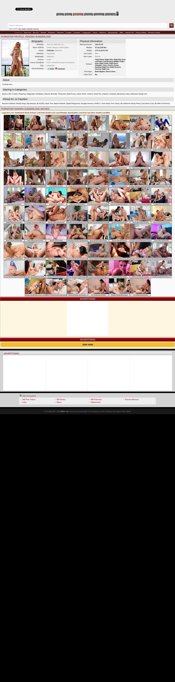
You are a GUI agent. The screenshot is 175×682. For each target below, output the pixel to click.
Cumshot (77, 32)
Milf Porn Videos (29, 399)
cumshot (24, 28)
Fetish (84, 94)
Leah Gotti (41, 113)
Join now (87, 344)
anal (20, 28)
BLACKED (41, 103)
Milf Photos (61, 399)
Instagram (61, 69)
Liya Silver (91, 113)
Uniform (90, 94)
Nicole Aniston (30, 113)
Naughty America (87, 103)
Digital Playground (73, 103)
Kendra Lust (50, 113)
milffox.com (64, 411)
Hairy (128, 94)
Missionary (121, 94)
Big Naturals (31, 103)
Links (24, 402)
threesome (30, 28)
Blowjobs (51, 32)
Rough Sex (143, 94)
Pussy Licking (141, 32)
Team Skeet (105, 103)
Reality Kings (21, 103)
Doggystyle (86, 32)
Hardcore (102, 32)
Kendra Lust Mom (103, 113)
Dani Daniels (73, 113)
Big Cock (27, 32)
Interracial (134, 94)
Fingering (22, 94)
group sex (36, 28)
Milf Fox (87, 5)
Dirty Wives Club (148, 103)
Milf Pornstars (96, 399)
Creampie (112, 94)
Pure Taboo (115, 103)
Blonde (43, 32)
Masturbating (113, 32)
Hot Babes (39, 94)
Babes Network (59, 103)
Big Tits (36, 32)
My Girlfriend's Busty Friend (130, 103)
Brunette (60, 32)
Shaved (47, 94)
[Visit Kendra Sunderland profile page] (15, 75)
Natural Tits (129, 32)
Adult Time (49, 103)
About (59, 402)
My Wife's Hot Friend (162, 103)
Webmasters (96, 402)
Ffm (9, 94)
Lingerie (105, 94)
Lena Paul (82, 113)
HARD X (97, 103)
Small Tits (97, 94)
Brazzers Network (8, 103)
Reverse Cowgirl (154, 32)
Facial (95, 32)
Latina (78, 94)
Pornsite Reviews (132, 399)
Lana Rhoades (61, 113)
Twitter (51, 69)
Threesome (62, 94)
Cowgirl (68, 32)
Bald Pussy (71, 94)
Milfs (121, 32)
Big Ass (5, 94)
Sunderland (19, 113)
